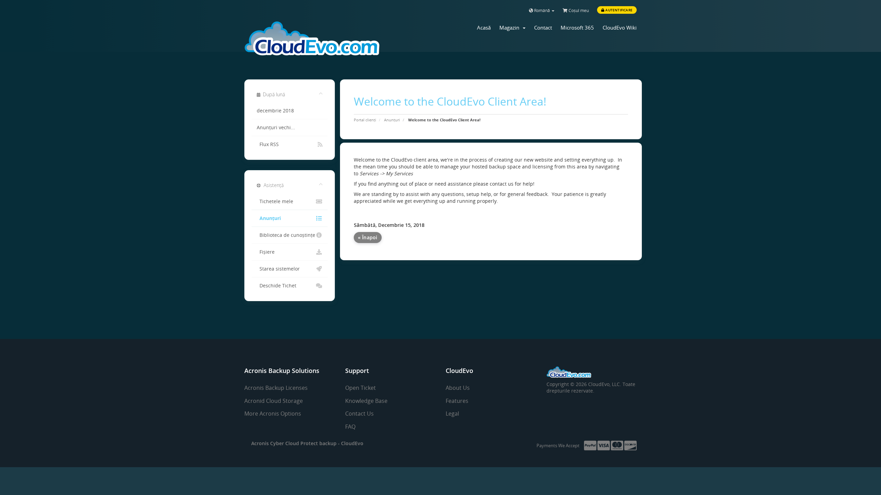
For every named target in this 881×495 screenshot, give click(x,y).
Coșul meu (578, 10)
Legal (452, 413)
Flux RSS (268, 144)
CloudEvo (352, 443)
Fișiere (266, 252)
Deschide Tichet (276, 286)
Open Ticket (360, 388)
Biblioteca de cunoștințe (286, 235)
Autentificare (618, 10)
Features (457, 401)
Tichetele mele (275, 201)
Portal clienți (365, 119)
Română (542, 10)
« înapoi (368, 237)
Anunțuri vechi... (276, 127)
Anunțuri (392, 119)
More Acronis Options (272, 413)
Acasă (484, 27)
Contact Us (359, 413)
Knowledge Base (366, 401)
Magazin (510, 27)
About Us (458, 388)
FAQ (350, 426)
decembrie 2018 (275, 111)
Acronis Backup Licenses (276, 388)
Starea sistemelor (278, 269)
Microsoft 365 (577, 27)
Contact (543, 27)
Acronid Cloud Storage (273, 401)
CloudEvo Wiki (620, 27)
